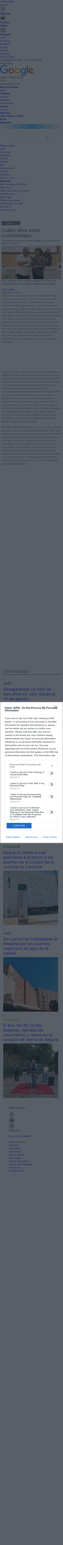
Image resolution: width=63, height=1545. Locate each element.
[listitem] (31, 765)
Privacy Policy (50, 837)
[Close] (57, 708)
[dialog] (31, 772)
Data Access (31, 837)
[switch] (50, 773)
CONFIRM (19, 826)
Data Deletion (13, 837)
